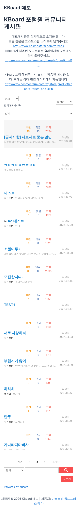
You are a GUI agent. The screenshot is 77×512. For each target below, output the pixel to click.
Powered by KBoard (16, 486)
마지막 (55, 461)
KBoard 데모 (17, 8)
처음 (20, 461)
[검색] (66, 470)
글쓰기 (67, 478)
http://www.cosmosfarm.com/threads (38, 46)
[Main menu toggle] (69, 8)
